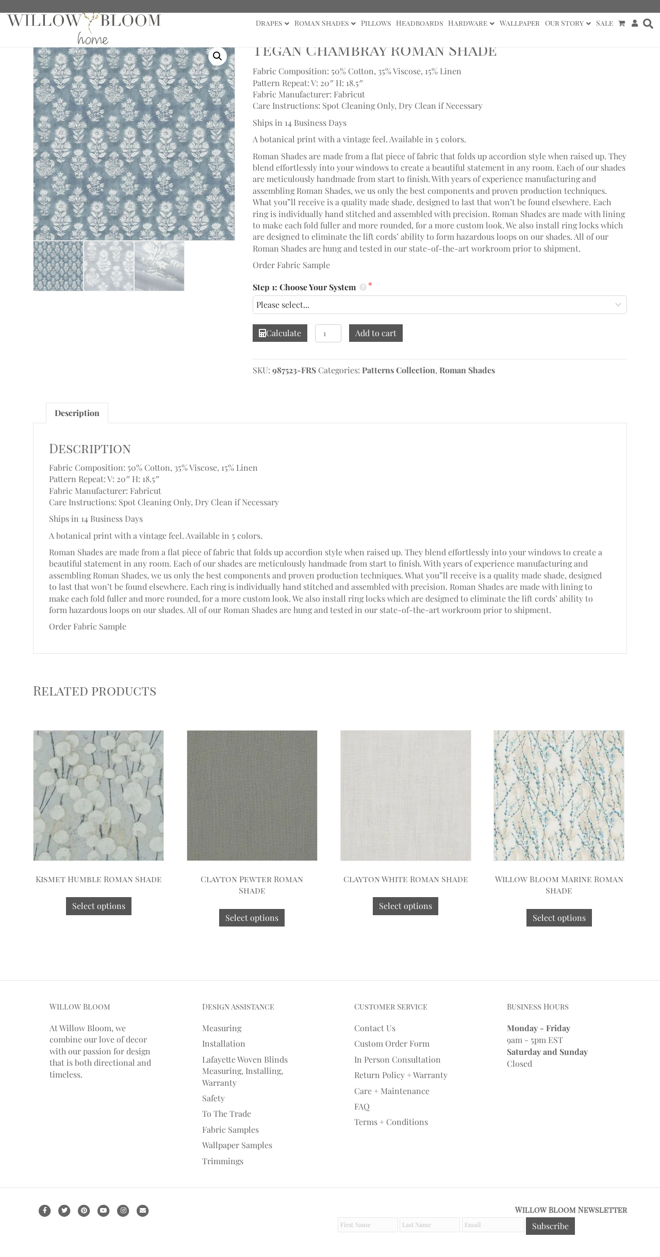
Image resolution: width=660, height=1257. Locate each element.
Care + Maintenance (392, 1090)
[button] (217, 56)
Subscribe (550, 1225)
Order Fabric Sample (291, 264)
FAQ (362, 1106)
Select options (98, 905)
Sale (604, 23)
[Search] (646, 24)
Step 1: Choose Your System (305, 287)
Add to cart (376, 332)
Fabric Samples (230, 1129)
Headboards (419, 23)
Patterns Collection (398, 370)
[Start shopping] (623, 23)
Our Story (564, 23)
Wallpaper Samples (237, 1144)
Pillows (376, 23)
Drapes (269, 23)
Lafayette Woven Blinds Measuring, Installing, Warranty (245, 1071)
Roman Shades (321, 23)
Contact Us (374, 1027)
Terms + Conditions (391, 1121)
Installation (223, 1043)
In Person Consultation (397, 1059)
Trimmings (222, 1160)
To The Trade (226, 1113)
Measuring (221, 1027)
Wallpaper (520, 23)
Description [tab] (77, 412)
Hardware (467, 23)
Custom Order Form (392, 1043)
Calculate (283, 332)
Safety (213, 1098)
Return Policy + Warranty (401, 1074)
